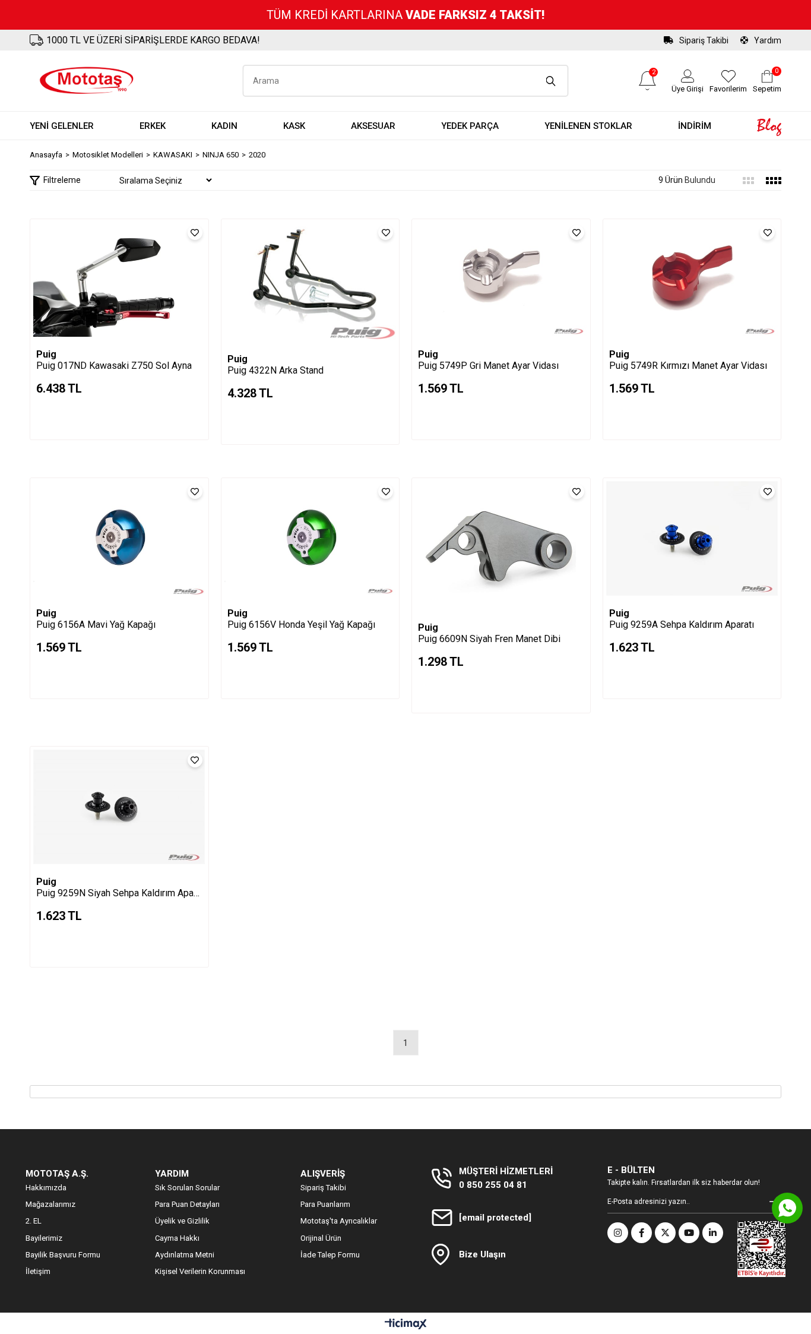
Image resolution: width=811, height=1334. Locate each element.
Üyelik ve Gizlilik (182, 1220)
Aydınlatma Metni (184, 1254)
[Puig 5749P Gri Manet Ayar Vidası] (501, 279)
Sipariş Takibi (703, 40)
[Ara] (551, 81)
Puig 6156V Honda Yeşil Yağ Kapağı (301, 624)
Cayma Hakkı (177, 1238)
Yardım (767, 40)
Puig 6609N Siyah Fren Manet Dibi (489, 638)
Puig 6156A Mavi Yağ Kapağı (96, 624)
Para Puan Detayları (187, 1204)
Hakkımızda (46, 1187)
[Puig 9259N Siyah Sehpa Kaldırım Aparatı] (119, 807)
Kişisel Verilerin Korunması (200, 1271)
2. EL (34, 1220)
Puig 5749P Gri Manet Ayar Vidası (488, 365)
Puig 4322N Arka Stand (275, 370)
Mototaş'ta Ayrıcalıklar (338, 1220)
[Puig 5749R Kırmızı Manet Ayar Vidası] (692, 279)
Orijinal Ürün (320, 1238)
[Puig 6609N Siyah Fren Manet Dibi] (501, 545)
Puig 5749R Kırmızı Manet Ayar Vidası (688, 365)
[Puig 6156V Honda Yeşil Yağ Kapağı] (310, 538)
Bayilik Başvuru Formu (63, 1254)
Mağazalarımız (50, 1204)
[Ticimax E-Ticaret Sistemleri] (406, 1325)
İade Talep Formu (330, 1254)
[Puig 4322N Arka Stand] (310, 282)
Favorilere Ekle (195, 232)
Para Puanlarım (325, 1204)
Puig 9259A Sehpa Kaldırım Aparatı (681, 624)
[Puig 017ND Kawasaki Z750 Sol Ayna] (119, 279)
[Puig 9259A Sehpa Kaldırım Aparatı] (692, 538)
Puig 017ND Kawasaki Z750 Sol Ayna (114, 365)
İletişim (38, 1271)
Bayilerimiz (44, 1238)
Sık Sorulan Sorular (187, 1187)
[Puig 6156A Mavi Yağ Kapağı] (119, 538)
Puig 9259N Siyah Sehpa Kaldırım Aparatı (119, 893)
